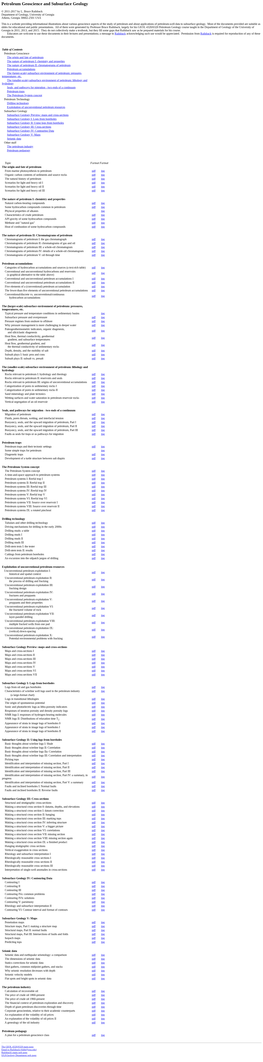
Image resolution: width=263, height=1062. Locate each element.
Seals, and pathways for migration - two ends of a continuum (41, 87)
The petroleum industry (20, 146)
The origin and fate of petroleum (25, 57)
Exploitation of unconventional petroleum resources (36, 107)
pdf (94, 170)
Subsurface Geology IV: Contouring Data (30, 130)
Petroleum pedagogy (18, 150)
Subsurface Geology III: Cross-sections (29, 126)
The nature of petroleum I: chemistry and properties (36, 61)
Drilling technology (18, 103)
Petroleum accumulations (21, 69)
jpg (103, 170)
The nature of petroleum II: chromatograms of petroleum (38, 65)
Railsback (120, 33)
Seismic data (14, 138)
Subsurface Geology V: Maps (23, 134)
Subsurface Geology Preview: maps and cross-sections (38, 115)
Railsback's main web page (14, 1052)
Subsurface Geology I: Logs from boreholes (32, 118)
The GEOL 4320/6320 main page (17, 1046)
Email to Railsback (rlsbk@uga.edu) (18, 1049)
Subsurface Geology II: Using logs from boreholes (35, 122)
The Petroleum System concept (24, 95)
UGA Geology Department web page (18, 1055)
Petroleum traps (16, 91)
